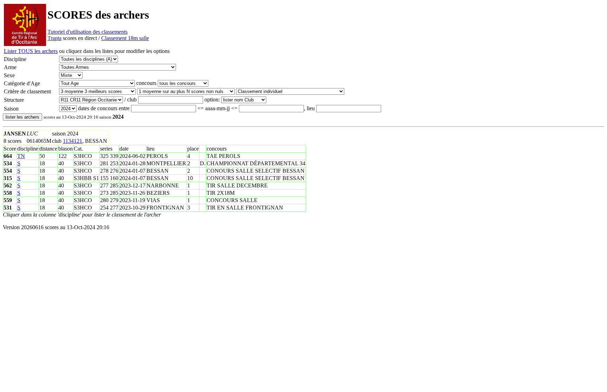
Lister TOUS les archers (31, 51)
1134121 (72, 141)
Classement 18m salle (125, 38)
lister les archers (22, 117)
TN (21, 156)
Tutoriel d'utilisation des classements (87, 32)
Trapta (54, 38)
